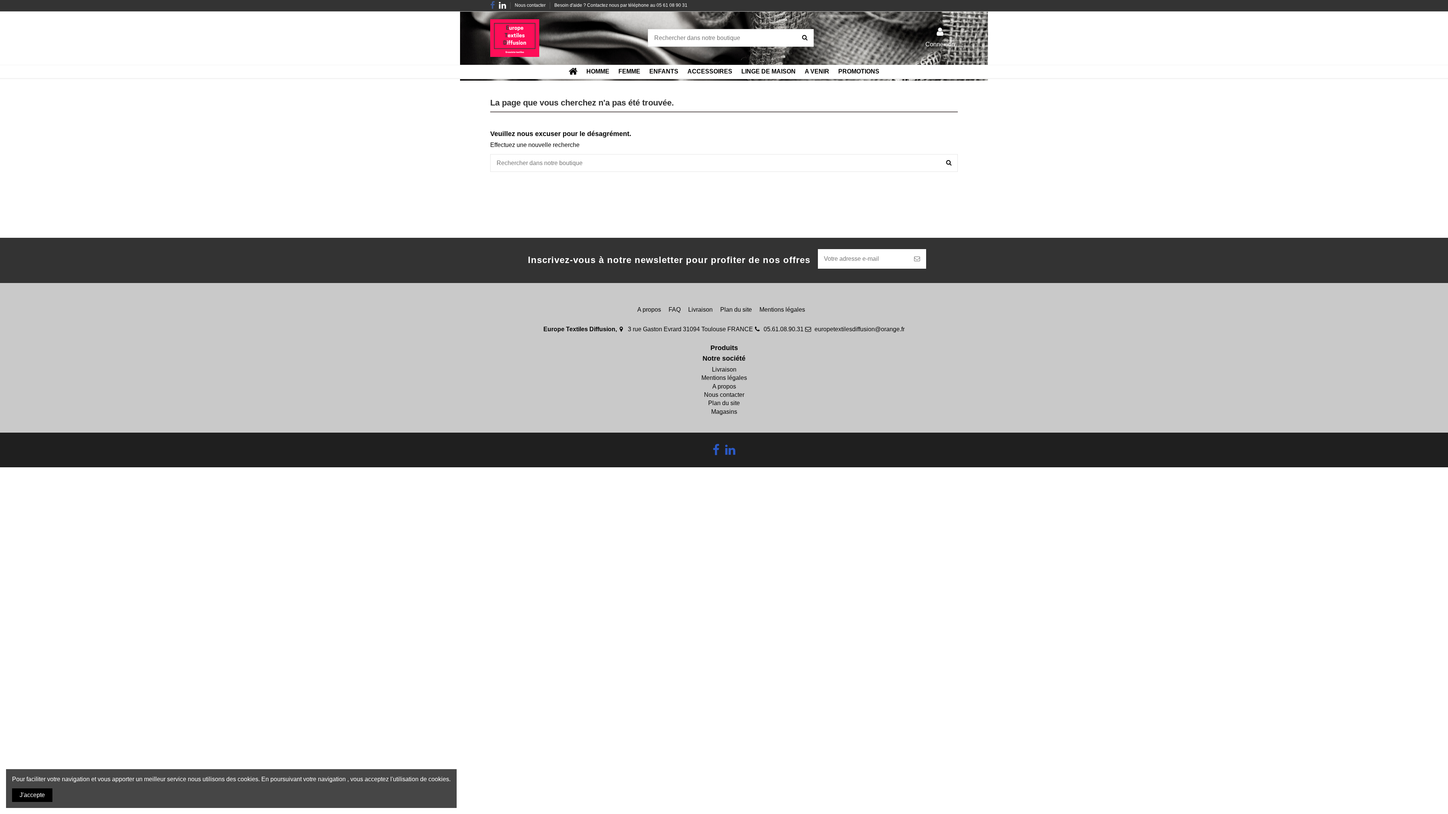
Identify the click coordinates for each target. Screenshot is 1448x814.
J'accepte (32, 795)
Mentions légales (782, 309)
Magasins (724, 412)
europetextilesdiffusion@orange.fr (859, 329)
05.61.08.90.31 (784, 329)
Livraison (700, 309)
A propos (649, 309)
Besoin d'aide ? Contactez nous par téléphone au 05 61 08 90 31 (620, 5)
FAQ (675, 309)
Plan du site (736, 309)
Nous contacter (531, 5)
